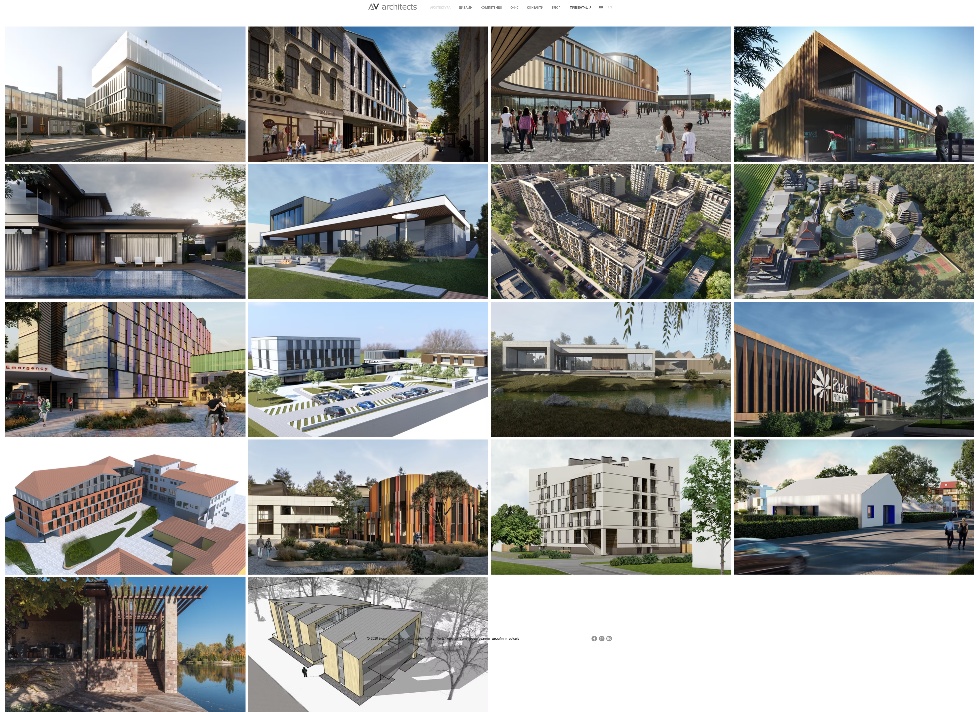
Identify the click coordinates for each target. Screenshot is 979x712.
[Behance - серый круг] (609, 638)
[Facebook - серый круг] (594, 638)
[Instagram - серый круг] (601, 638)
